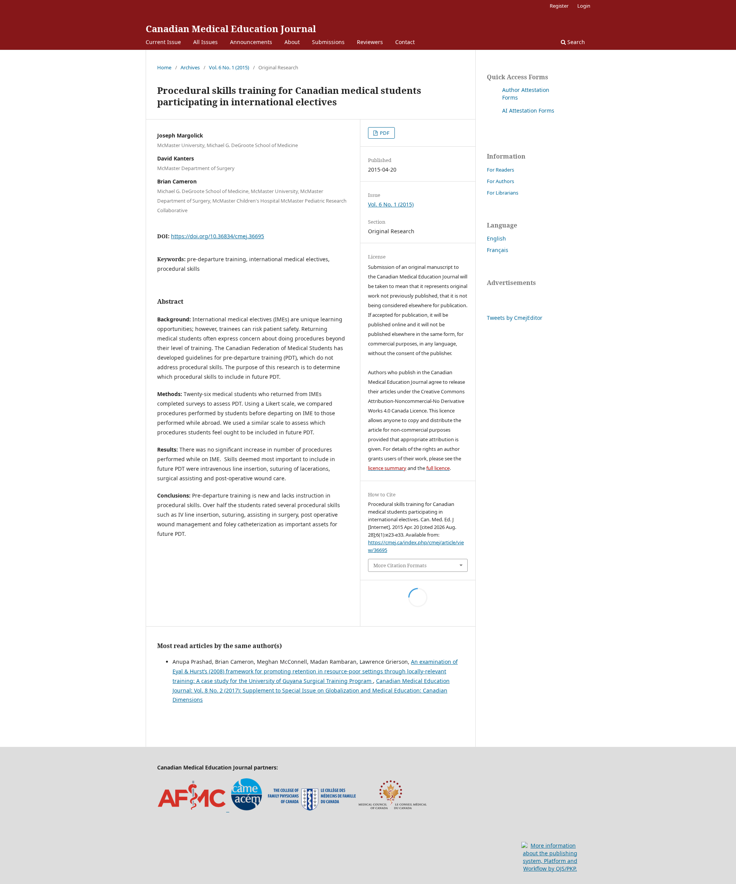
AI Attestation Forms (528, 110)
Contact (405, 42)
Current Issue (163, 42)
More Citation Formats (400, 565)
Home (164, 67)
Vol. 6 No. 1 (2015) (229, 67)
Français (497, 250)
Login (583, 5)
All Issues (205, 42)
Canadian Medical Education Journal (231, 28)
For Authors (500, 181)
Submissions (328, 42)
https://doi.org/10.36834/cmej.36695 (217, 236)
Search (575, 42)
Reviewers (370, 42)
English (496, 238)
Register (559, 5)
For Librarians (502, 192)
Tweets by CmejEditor (514, 317)
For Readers (500, 169)
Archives (190, 67)
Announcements (251, 42)
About (292, 42)
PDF (384, 132)
